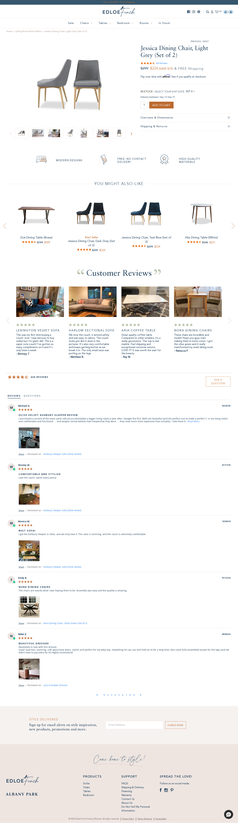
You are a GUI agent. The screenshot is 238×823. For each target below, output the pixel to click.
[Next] (131, 134)
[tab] (218, 382)
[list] (125, 438)
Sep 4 (189, 91)
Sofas (86, 783)
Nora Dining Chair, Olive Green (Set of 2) (65, 623)
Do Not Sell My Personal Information (135, 809)
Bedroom (125, 23)
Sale (71, 23)
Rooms (146, 23)
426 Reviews (161, 63)
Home (9, 31)
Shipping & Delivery (132, 787)
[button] (23, 454)
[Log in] (212, 11)
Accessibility (160, 819)
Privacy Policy (128, 819)
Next (206, 42)
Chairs (86, 23)
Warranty (126, 795)
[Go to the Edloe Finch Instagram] (193, 11)
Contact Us (128, 799)
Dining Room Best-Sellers (28, 31)
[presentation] (4, 226)
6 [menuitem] (122, 694)
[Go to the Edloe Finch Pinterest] (198, 11)
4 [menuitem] (115, 694)
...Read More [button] (192, 421)
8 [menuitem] (130, 694)
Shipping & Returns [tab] (154, 126)
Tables (105, 23)
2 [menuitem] (107, 694)
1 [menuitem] (104, 694)
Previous (196, 42)
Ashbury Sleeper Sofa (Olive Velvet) (62, 454)
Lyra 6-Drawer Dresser (55, 685)
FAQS (124, 783)
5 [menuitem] (119, 694)
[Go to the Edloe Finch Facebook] (188, 11)
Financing (126, 791)
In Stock (164, 23)
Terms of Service (144, 819)
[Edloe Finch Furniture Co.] (119, 8)
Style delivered (43, 719)
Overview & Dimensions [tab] (157, 117)
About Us (126, 803)
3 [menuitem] (111, 694)
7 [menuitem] (126, 694)
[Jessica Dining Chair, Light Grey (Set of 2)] (71, 84)
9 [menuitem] (134, 694)
